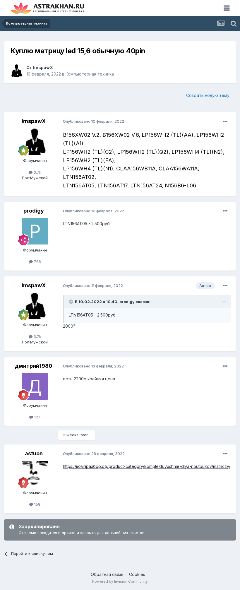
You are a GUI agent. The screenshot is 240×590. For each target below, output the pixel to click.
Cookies (137, 574)
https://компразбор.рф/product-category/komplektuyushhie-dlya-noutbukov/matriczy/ (146, 466)
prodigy (33, 211)
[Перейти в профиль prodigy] (35, 231)
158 (36, 504)
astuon (34, 453)
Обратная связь (107, 574)
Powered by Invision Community (120, 581)
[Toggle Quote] (71, 301)
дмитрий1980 (33, 366)
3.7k (36, 172)
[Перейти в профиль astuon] (35, 474)
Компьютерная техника (90, 73)
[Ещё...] (225, 121)
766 (37, 261)
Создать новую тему (207, 95)
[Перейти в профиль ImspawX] (16, 70)
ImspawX (43, 67)
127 (36, 417)
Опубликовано (93, 121)
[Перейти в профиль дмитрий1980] (35, 386)
